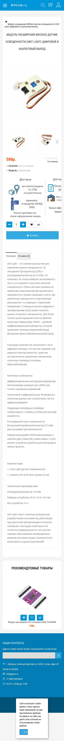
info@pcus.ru (12, 674)
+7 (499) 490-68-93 (14, 679)
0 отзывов (52, 161)
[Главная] (6, 22)
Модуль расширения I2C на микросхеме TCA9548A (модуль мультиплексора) (32, 624)
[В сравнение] (38, 225)
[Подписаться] (58, 655)
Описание (11, 256)
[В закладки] (31, 225)
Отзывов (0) (24, 256)
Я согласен (26, 732)
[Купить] (23, 618)
